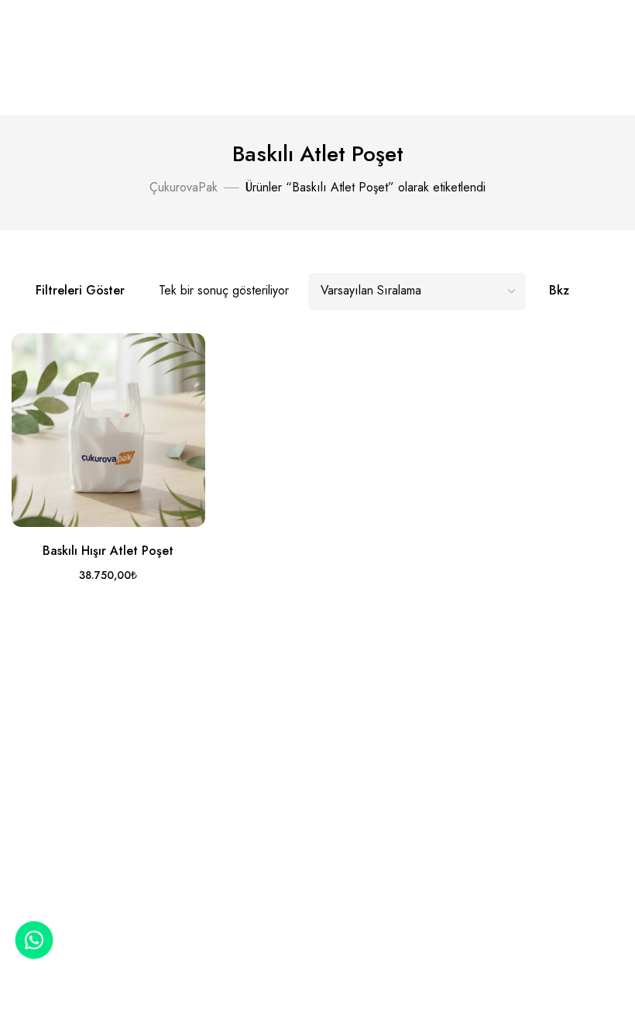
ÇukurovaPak (183, 187)
